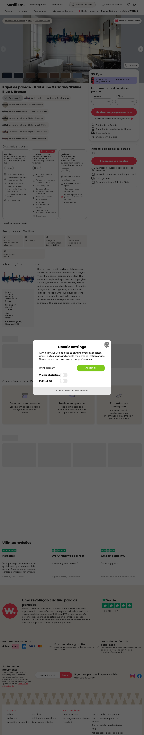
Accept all (91, 368)
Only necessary (47, 368)
